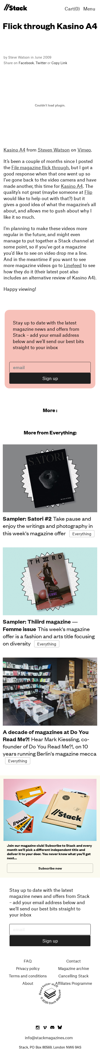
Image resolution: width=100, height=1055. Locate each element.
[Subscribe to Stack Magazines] (50, 781)
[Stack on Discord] (52, 1027)
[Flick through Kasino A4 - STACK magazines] (15, 7)
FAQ (28, 961)
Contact (73, 961)
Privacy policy (28, 968)
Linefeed (73, 265)
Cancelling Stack (73, 975)
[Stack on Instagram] (38, 1027)
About (27, 983)
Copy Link (59, 63)
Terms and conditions (28, 975)
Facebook (26, 63)
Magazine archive (73, 968)
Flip (88, 192)
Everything (81, 533)
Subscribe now (50, 868)
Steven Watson (54, 149)
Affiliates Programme (73, 983)
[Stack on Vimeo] (45, 1027)
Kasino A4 (14, 149)
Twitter (41, 63)
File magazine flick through (40, 167)
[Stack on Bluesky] (60, 1027)
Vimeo (84, 149)
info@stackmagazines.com (49, 1037)
